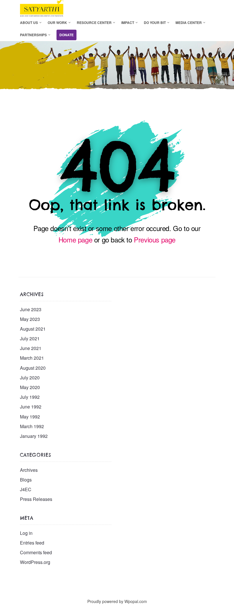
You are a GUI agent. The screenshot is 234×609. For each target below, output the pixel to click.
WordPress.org (35, 562)
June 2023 (30, 309)
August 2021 (33, 328)
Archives (29, 470)
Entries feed (32, 542)
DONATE (66, 34)
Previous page (154, 239)
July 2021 (30, 338)
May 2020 (30, 387)
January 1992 (34, 436)
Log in (26, 533)
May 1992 (30, 416)
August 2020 (33, 368)
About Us (29, 22)
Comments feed (36, 552)
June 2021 (30, 348)
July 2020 (30, 377)
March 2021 (32, 358)
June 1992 (30, 406)
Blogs (26, 479)
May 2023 (30, 319)
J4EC (25, 489)
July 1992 (30, 397)
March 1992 (32, 426)
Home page (75, 239)
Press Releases (36, 499)
